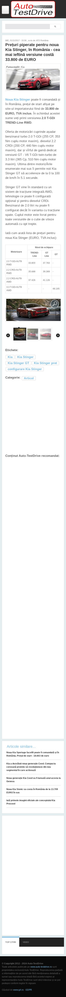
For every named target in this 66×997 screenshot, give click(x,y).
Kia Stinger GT (18, 363)
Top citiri (10, 942)
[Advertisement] (33, 417)
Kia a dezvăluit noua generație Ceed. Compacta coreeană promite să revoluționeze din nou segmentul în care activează (31, 767)
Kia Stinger (25, 357)
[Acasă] (33, 16)
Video (26, 942)
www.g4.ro (18, 990)
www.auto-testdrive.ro (41, 967)
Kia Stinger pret (45, 363)
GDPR (28, 990)
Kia (10, 357)
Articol (29, 378)
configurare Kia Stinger (25, 369)
